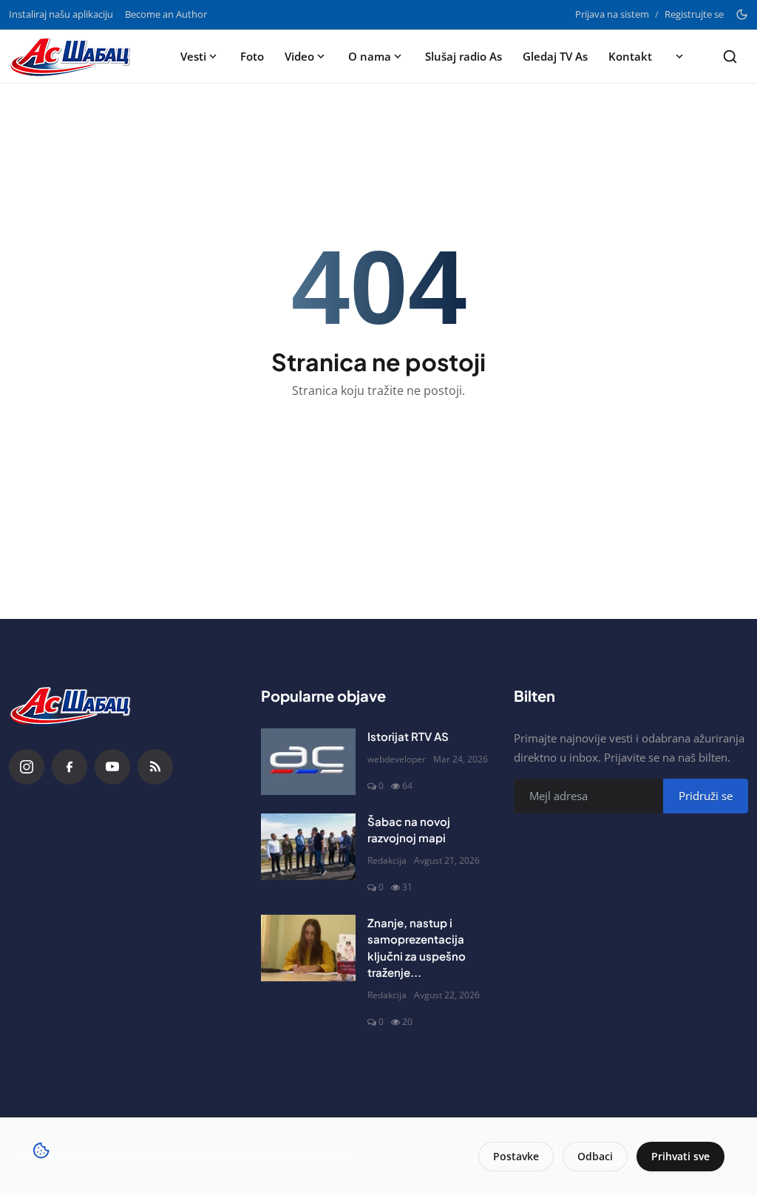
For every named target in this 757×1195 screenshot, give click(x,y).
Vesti (193, 56)
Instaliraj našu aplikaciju (61, 14)
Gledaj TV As (555, 56)
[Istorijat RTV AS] (308, 761)
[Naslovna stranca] (74, 56)
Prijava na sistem (612, 14)
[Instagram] (26, 767)
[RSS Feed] (155, 767)
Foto (252, 56)
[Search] (730, 56)
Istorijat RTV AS (408, 736)
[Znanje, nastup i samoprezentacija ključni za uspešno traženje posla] (308, 948)
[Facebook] (69, 767)
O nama (369, 56)
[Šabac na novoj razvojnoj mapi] (308, 846)
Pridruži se (706, 795)
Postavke (516, 1156)
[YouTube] (112, 767)
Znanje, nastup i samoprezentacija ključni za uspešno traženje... (416, 947)
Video (299, 56)
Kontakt (630, 56)
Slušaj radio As (463, 56)
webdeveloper (396, 759)
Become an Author (166, 14)
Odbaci (595, 1156)
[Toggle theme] (742, 14)
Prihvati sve (680, 1156)
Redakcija (387, 860)
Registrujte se (694, 14)
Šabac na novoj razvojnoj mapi (408, 829)
